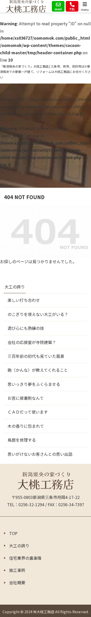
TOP (13, 533)
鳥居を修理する (22, 440)
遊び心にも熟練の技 (26, 328)
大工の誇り (15, 287)
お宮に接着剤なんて (26, 398)
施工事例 (17, 570)
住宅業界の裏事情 (25, 558)
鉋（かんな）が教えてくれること (38, 370)
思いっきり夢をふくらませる (34, 384)
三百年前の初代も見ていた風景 (36, 356)
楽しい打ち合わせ (24, 300)
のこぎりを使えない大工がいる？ (38, 314)
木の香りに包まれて (26, 426)
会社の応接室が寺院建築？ (32, 342)
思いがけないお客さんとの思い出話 (40, 454)
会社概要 (17, 582)
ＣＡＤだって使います (28, 412)
